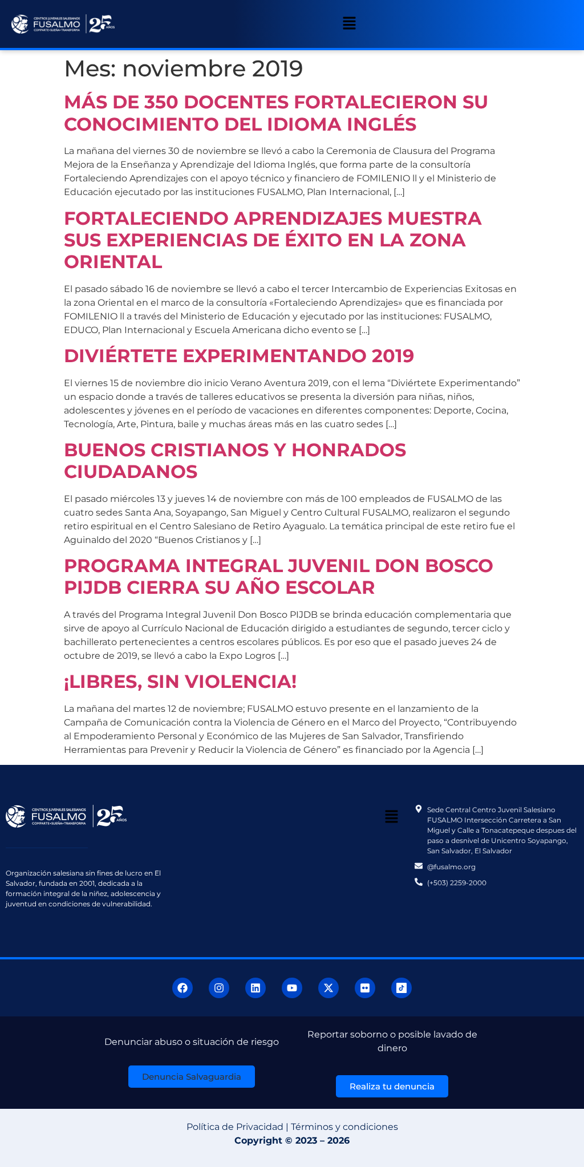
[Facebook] (182, 988)
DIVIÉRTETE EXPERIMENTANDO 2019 (239, 356)
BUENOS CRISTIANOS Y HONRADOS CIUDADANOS (235, 461)
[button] (349, 24)
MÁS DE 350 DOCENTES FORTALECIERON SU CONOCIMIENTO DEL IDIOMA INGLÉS (276, 113)
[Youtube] (292, 988)
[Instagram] (219, 988)
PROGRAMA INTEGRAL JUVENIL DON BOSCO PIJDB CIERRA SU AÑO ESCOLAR (278, 576)
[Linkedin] (255, 988)
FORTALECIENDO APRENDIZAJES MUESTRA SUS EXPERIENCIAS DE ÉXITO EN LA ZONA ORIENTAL (273, 240)
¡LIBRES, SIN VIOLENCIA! (180, 681)
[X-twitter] (328, 988)
